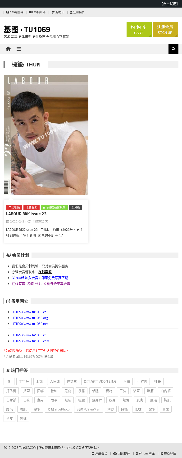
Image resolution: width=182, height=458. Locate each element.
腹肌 (23, 409)
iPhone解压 (146, 453)
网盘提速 (123, 453)
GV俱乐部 (39, 12)
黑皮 (9, 418)
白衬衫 (11, 399)
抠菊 (26, 390)
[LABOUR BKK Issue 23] (46, 136)
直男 (40, 399)
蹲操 (124, 409)
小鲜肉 (142, 381)
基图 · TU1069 (27, 29)
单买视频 (14, 207)
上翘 (39, 381)
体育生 (72, 381)
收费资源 (31, 207)
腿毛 (37, 409)
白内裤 (166, 390)
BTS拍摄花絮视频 (54, 207)
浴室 (136, 390)
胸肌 (167, 399)
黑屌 (165, 409)
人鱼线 (55, 381)
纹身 (112, 399)
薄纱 (110, 409)
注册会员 (79, 12)
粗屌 (67, 399)
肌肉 (139, 399)
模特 (109, 390)
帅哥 (157, 381)
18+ (9, 381)
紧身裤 (97, 399)
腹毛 (9, 409)
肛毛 (153, 399)
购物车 (59, 12)
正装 (122, 390)
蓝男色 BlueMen (88, 409)
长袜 (138, 409)
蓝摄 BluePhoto (58, 409)
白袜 (26, 399)
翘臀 (126, 399)
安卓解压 (169, 453)
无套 (67, 390)
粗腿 (81, 399)
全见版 (75, 207)
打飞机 (11, 390)
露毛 (152, 409)
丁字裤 (24, 381)
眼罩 (54, 399)
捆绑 (40, 390)
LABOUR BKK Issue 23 (26, 213)
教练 (54, 390)
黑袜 (23, 418)
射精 (126, 381)
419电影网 (16, 12)
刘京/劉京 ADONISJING (100, 381)
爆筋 (150, 390)
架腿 (95, 390)
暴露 (81, 390)
